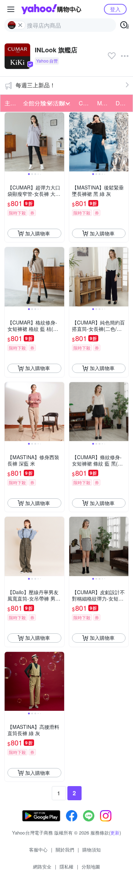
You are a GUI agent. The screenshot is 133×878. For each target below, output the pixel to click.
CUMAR (86, 103)
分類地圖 (91, 866)
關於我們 (65, 849)
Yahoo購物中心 (51, 9)
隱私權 (66, 866)
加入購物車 (37, 233)
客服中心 (38, 849)
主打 (10, 103)
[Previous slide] (9, 142)
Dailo (122, 103)
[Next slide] (59, 142)
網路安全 (42, 866)
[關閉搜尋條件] (20, 25)
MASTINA (104, 103)
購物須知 (91, 849)
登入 (115, 9)
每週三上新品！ (35, 85)
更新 (115, 832)
